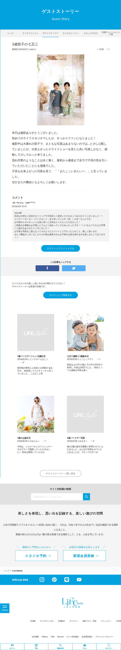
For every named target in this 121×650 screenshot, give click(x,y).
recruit (60, 637)
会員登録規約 (87, 637)
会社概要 (35, 637)
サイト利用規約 (72, 637)
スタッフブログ (91, 33)
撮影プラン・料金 (89, 621)
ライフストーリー (71, 33)
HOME (32, 621)
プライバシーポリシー (104, 637)
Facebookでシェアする (47, 268)
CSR (52, 637)
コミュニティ (106, 621)
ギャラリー (74, 621)
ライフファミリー (30, 33)
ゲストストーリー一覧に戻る (60, 473)
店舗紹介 (61, 621)
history (45, 637)
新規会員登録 (83, 556)
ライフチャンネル (47, 621)
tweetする (74, 268)
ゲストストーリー (50, 33)
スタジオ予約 (36, 556)
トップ (10, 33)
